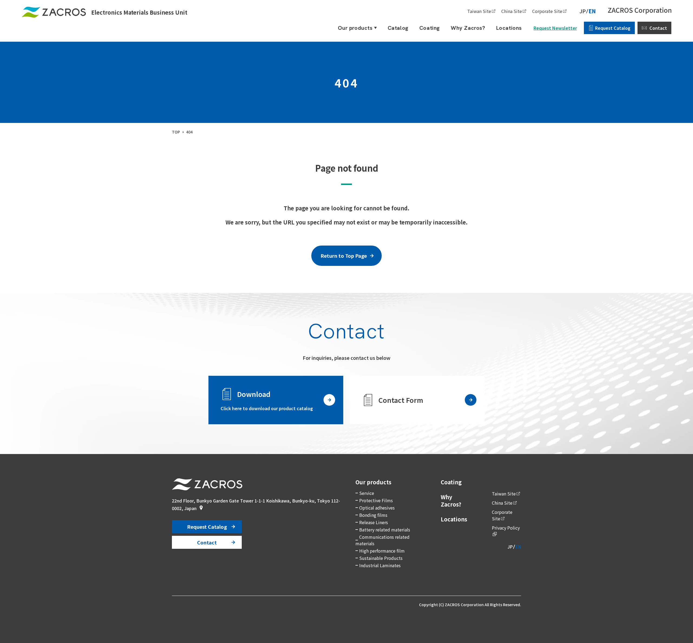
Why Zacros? (451, 500)
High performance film (382, 550)
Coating (451, 482)
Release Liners (373, 522)
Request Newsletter (555, 28)
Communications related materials (382, 540)
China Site (511, 11)
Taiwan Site (479, 11)
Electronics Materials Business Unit (139, 12)
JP (582, 11)
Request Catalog (612, 28)
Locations (454, 519)
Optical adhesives (377, 507)
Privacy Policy (506, 527)
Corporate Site (547, 11)
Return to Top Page (344, 255)
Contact (658, 28)
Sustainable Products (381, 558)
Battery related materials (384, 529)
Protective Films (376, 500)
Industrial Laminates (380, 565)
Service (366, 493)
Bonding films (373, 515)
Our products (373, 482)
